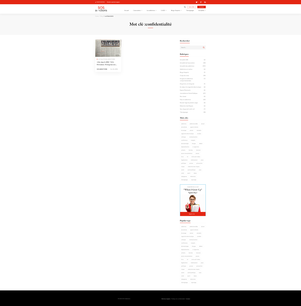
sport (188, 173)
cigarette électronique (187, 133)
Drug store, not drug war (192, 84)
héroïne (191, 150)
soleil (182, 173)
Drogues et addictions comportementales (192, 79)
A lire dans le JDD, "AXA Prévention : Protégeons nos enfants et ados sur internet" (106, 64)
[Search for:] (193, 47)
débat (200, 143)
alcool (202, 123)
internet (198, 150)
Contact (188, 299)
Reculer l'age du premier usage (192, 102)
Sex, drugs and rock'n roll (192, 109)
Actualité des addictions (193, 66)
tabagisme (184, 176)
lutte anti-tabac (195, 156)
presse (191, 163)
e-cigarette (196, 146)
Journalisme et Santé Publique (193, 93)
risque (183, 166)
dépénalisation (185, 146)
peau (202, 160)
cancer (191, 130)
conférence (184, 140)
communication (193, 137)
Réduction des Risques (192, 106)
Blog (101, 16)
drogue (194, 143)
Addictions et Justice (192, 69)
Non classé (192, 96)
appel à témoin (194, 127)
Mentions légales (166, 299)
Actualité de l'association (193, 63)
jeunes (197, 153)
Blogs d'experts (192, 72)
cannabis (199, 130)
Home (97, 16)
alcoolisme (184, 127)
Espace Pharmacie (192, 90)
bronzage (183, 130)
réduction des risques (193, 166)
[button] (193, 214)
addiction (183, 123)
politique (183, 163)
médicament (194, 160)
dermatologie (185, 143)
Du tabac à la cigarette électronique (192, 87)
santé (182, 169)
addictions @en (194, 123)
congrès (193, 140)
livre (182, 156)
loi (187, 156)
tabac (195, 173)
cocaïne (199, 133)
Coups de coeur (193, 75)
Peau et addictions (193, 99)
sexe (200, 169)
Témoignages (193, 112)
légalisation (184, 160)
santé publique (191, 169)
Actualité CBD (192, 60)
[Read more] (108, 40)
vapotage (193, 179)
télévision (193, 176)
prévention (199, 163)
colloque (183, 137)
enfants (183, 150)
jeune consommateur (186, 153)
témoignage (184, 179)
